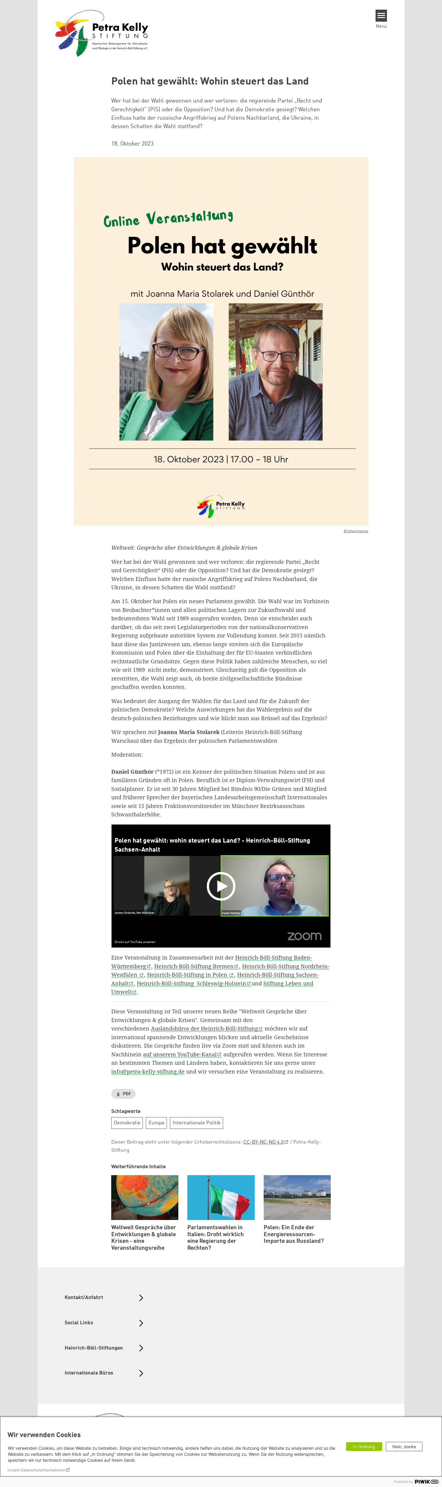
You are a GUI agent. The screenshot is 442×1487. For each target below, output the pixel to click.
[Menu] (381, 16)
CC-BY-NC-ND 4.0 (263, 1142)
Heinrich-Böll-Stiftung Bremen (194, 966)
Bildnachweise (356, 531)
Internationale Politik (197, 1123)
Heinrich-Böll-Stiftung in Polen (188, 974)
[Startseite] (102, 33)
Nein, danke (404, 1446)
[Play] (222, 886)
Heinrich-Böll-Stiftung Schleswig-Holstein (191, 983)
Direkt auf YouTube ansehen (135, 942)
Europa (156, 1123)
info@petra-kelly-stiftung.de (148, 1071)
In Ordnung (364, 1446)
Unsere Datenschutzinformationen (36, 1470)
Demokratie (127, 1123)
